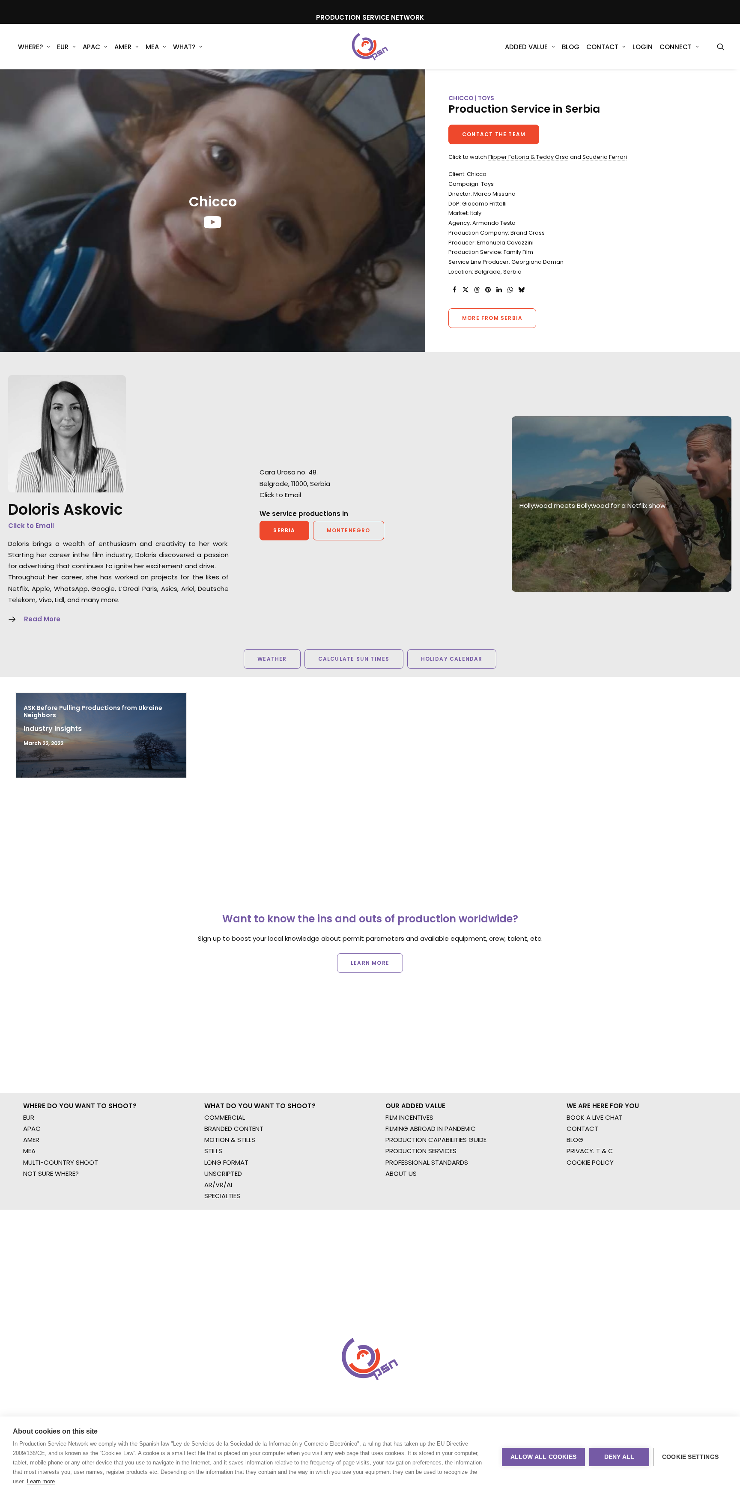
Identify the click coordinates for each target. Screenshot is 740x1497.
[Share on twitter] (465, 290)
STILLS (213, 1150)
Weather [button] (271, 658)
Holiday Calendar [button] (452, 658)
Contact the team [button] (493, 134)
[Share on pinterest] (488, 290)
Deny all (619, 1457)
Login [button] (643, 46)
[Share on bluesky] (521, 290)
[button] (721, 46)
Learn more (41, 1481)
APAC (91, 46)
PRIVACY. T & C (590, 1150)
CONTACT (582, 1128)
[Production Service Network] (370, 47)
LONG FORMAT (226, 1162)
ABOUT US (401, 1173)
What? (184, 46)
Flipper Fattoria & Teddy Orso (528, 157)
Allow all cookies (543, 1457)
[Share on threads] (476, 290)
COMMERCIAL (224, 1117)
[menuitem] (34, 46)
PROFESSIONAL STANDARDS (426, 1162)
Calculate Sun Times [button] (354, 658)
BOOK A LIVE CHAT (595, 1117)
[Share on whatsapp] (510, 290)
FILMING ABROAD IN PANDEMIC (430, 1128)
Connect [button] (675, 46)
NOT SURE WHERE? (51, 1173)
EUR (63, 46)
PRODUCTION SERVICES (421, 1150)
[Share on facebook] (454, 290)
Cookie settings (690, 1457)
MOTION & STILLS (229, 1139)
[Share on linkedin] (499, 290)
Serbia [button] (284, 530)
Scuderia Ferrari (604, 157)
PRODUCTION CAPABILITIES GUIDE (435, 1139)
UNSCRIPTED (223, 1173)
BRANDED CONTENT (233, 1128)
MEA (152, 46)
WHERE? (30, 46)
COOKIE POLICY (590, 1162)
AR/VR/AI (218, 1184)
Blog (570, 46)
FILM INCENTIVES (409, 1117)
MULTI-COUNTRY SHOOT (60, 1162)
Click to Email (31, 525)
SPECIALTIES (222, 1195)
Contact (602, 46)
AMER (122, 46)
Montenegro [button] (348, 530)
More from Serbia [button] (492, 318)
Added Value (526, 46)
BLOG (575, 1139)
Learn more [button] (370, 962)
